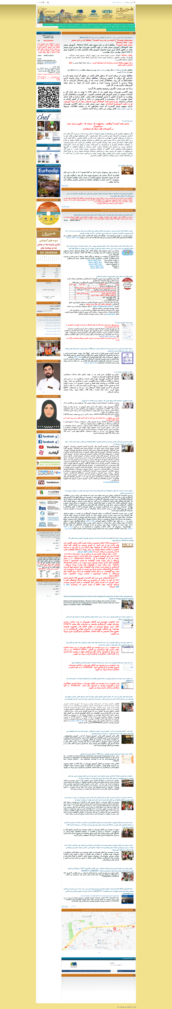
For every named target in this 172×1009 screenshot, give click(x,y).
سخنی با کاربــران (85, 27)
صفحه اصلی (77, 24)
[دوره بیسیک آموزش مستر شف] (127, 332)
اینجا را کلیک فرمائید (73, 237)
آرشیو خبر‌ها (65, 185)
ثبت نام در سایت (116, 2)
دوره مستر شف (123, 108)
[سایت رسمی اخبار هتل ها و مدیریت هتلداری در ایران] (48, 472)
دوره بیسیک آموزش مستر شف (123, 323)
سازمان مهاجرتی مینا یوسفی (53, 334)
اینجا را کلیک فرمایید (78, 720)
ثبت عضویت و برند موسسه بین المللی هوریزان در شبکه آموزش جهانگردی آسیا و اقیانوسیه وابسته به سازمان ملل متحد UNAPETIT (99, 679)
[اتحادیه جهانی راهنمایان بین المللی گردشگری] (48, 502)
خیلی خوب (55, 543)
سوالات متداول (115, 27)
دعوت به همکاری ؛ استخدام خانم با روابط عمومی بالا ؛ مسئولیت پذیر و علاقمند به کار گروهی (107, 401)
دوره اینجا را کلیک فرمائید (107, 336)
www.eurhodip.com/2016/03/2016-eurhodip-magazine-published (100, 896)
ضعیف (56, 548)
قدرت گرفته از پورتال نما (126, 1007)
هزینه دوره (68, 528)
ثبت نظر (48, 550)
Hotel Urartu (63, 27)
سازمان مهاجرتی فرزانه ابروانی (52, 331)
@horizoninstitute (49, 63)
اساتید (69, 24)
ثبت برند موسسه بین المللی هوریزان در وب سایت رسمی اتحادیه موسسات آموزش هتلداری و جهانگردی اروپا (102, 663)
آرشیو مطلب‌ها (65, 206)
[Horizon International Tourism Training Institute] (48, 447)
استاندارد (124, 27)
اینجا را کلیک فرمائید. (94, 260)
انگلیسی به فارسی (54, 306)
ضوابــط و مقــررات (49, 24)
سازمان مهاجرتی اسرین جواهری (52, 325)
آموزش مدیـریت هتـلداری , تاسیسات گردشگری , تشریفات (96, 24)
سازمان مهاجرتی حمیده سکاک (52, 322)
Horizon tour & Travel (73, 27)
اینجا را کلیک (90, 521)
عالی (57, 540)
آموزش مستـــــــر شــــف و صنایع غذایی (123, 24)
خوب (57, 545)
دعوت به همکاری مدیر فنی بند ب (123, 372)
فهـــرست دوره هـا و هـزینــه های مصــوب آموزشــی (121, 29)
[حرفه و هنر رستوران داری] (127, 171)
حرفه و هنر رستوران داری (125, 165)
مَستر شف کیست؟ (127, 121)
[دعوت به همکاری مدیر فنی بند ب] (127, 376)
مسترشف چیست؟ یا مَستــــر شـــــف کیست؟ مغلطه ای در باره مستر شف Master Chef (106, 37)
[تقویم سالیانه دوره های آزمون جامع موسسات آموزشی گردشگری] (127, 284)
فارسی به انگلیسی (54, 308)
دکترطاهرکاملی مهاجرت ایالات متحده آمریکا (49, 317)
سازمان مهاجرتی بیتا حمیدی (53, 328)
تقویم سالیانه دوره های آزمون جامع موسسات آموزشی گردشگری (114, 276)
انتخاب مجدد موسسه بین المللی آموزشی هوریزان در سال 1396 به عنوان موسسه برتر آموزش (106, 754)
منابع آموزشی (96, 27)
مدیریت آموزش (105, 27)
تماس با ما (131, 27)
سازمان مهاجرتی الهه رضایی (53, 320)
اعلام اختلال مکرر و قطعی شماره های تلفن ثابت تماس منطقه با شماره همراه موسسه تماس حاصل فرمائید (103, 215)
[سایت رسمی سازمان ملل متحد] (48, 507)
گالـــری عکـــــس (61, 24)
